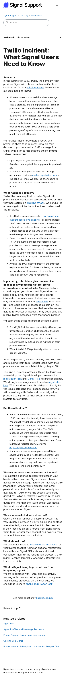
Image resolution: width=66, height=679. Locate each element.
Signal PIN (42, 301)
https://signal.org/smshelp (23, 447)
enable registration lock (44, 175)
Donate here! (37, 672)
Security (24, 15)
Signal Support (10, 15)
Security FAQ (37, 15)
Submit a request (45, 597)
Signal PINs (33, 378)
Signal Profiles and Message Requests (23, 629)
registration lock (12, 378)
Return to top (10, 608)
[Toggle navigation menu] (57, 5)
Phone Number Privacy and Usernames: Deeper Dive (31, 646)
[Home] (24, 5)
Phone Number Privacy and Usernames (24, 635)
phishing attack (35, 87)
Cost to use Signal (13, 640)
